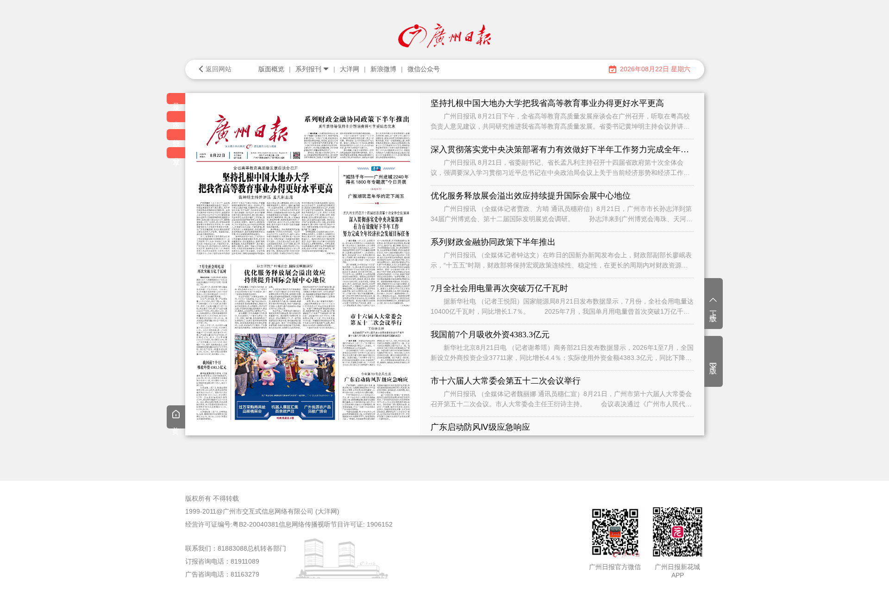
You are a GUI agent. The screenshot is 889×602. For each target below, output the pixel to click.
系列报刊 (308, 69)
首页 (176, 424)
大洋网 (349, 69)
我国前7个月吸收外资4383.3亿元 (490, 334)
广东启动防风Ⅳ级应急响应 (480, 427)
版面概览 (271, 69)
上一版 (713, 308)
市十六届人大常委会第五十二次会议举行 (506, 380)
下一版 (713, 360)
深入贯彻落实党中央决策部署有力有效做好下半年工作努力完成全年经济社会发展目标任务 (562, 149)
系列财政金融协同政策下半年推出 (493, 242)
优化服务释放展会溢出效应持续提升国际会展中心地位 (531, 195)
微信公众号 (423, 69)
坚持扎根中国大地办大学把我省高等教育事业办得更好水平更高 (547, 103)
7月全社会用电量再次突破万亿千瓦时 (499, 288)
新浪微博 (383, 69)
